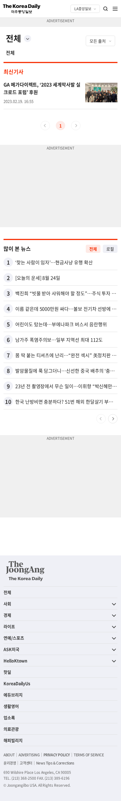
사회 (7, 604)
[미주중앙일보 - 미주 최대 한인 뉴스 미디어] (22, 8)
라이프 (9, 626)
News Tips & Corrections (55, 763)
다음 (112, 418)
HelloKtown (15, 660)
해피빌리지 (13, 740)
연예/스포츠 (14, 638)
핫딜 (7, 672)
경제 (7, 615)
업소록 (9, 717)
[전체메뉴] (115, 8)
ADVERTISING (29, 754)
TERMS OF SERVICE (89, 754)
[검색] (105, 8)
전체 (10, 52)
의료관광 (11, 729)
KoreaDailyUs (17, 683)
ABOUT (9, 754)
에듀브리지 (13, 695)
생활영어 (11, 706)
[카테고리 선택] (27, 38)
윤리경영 (10, 763)
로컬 (110, 249)
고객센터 (26, 763)
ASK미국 (11, 649)
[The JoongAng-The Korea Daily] (25, 571)
